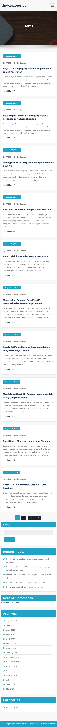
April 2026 (10, 639)
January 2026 (12, 653)
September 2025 (13, 671)
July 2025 (10, 680)
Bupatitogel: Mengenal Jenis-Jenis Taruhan (26, 441)
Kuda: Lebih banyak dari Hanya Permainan (25, 256)
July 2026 (10, 625)
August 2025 (11, 675)
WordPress (22, 724)
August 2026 (11, 621)
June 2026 (10, 630)
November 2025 (13, 662)
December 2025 (13, 657)
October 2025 (12, 666)
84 (32, 518)
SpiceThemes (50, 724)
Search (6, 524)
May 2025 (10, 689)
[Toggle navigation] (53, 5)
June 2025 (10, 684)
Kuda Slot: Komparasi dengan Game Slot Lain (27, 209)
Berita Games (20, 63)
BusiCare (39, 724)
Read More (8, 91)
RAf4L (8, 63)
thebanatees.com (15, 5)
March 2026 (11, 644)
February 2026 (12, 648)
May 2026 (10, 635)
